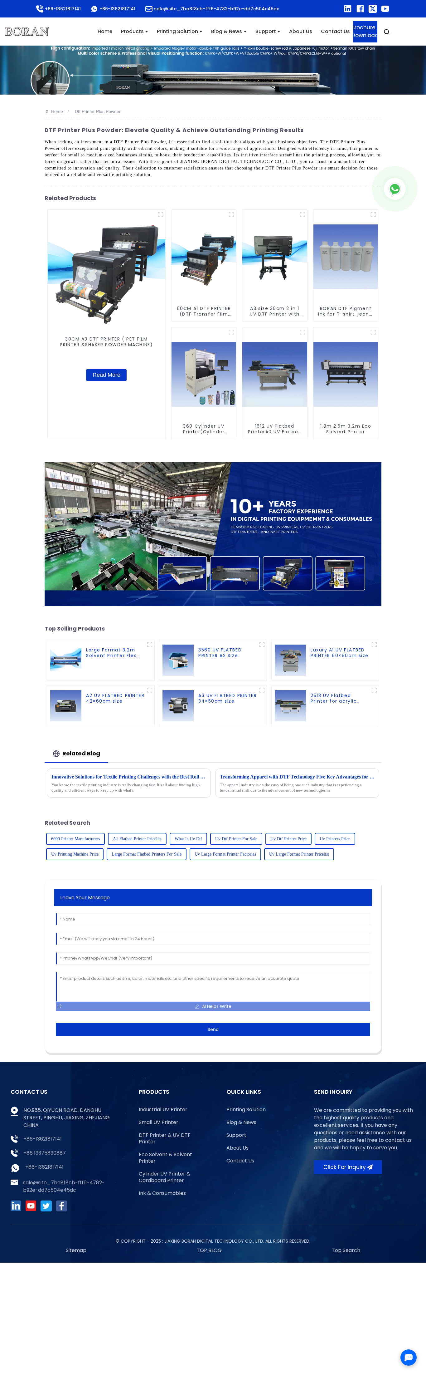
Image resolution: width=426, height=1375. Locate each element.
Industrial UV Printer (163, 1109)
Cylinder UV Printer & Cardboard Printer (164, 1177)
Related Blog (81, 753)
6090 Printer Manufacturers (75, 839)
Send (213, 1029)
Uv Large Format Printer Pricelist (299, 854)
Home (57, 111)
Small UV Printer (158, 1122)
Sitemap (76, 1250)
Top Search (346, 1250)
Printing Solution (246, 1109)
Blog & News (241, 1122)
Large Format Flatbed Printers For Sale (147, 854)
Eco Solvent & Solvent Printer (165, 1158)
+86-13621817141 (42, 1138)
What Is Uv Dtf (188, 839)
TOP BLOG (209, 1250)
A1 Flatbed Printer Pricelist (137, 839)
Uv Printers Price (335, 839)
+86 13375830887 (44, 1152)
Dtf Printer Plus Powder (98, 111)
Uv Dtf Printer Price (288, 839)
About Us (237, 1148)
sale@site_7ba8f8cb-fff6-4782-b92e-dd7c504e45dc (64, 1186)
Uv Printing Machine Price (75, 854)
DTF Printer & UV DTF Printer (165, 1138)
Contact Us (240, 1160)
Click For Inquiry (344, 1167)
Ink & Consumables (162, 1193)
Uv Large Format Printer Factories (225, 854)
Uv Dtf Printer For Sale (236, 839)
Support (236, 1135)
